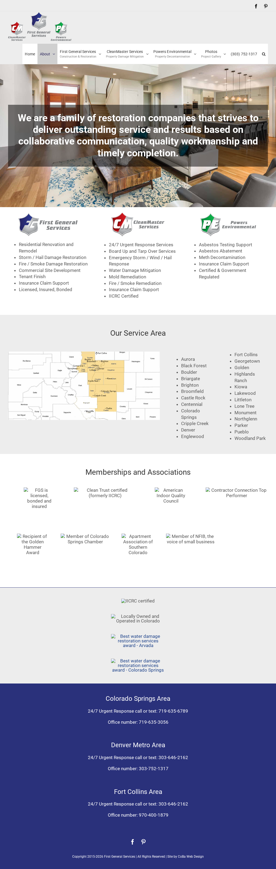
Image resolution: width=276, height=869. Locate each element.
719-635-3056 (153, 722)
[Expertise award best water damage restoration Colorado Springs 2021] (138, 660)
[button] (264, 54)
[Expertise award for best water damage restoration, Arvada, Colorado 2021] (138, 636)
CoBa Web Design (191, 856)
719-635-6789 (173, 711)
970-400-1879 (153, 815)
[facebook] (132, 842)
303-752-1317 (153, 768)
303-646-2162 (173, 757)
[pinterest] (143, 842)
